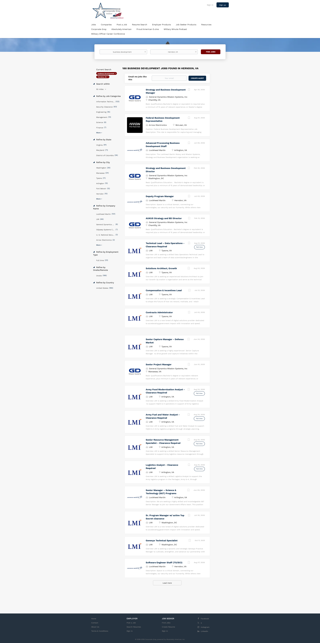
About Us (95, 627)
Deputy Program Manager (160, 196)
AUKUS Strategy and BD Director (164, 218)
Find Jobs (210, 52)
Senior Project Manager (159, 364)
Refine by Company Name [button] (104, 207)
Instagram (205, 627)
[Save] (189, 89)
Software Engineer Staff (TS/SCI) (164, 562)
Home (93, 619)
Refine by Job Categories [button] (108, 96)
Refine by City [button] (103, 162)
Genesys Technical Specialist (162, 540)
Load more (167, 583)
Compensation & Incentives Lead (164, 290)
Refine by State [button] (103, 139)
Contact (94, 623)
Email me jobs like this (137, 78)
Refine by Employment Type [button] (105, 253)
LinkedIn (204, 631)
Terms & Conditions (99, 631)
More (98, 133)
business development (106, 73)
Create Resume (168, 627)
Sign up (222, 5)
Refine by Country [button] (105, 282)
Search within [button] (103, 84)
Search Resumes (134, 627)
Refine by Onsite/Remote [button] (100, 268)
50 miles (100, 89)
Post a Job (131, 623)
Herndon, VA (102, 77)
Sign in (210, 5)
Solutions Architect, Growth (161, 268)
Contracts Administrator (159, 312)
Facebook (205, 619)
